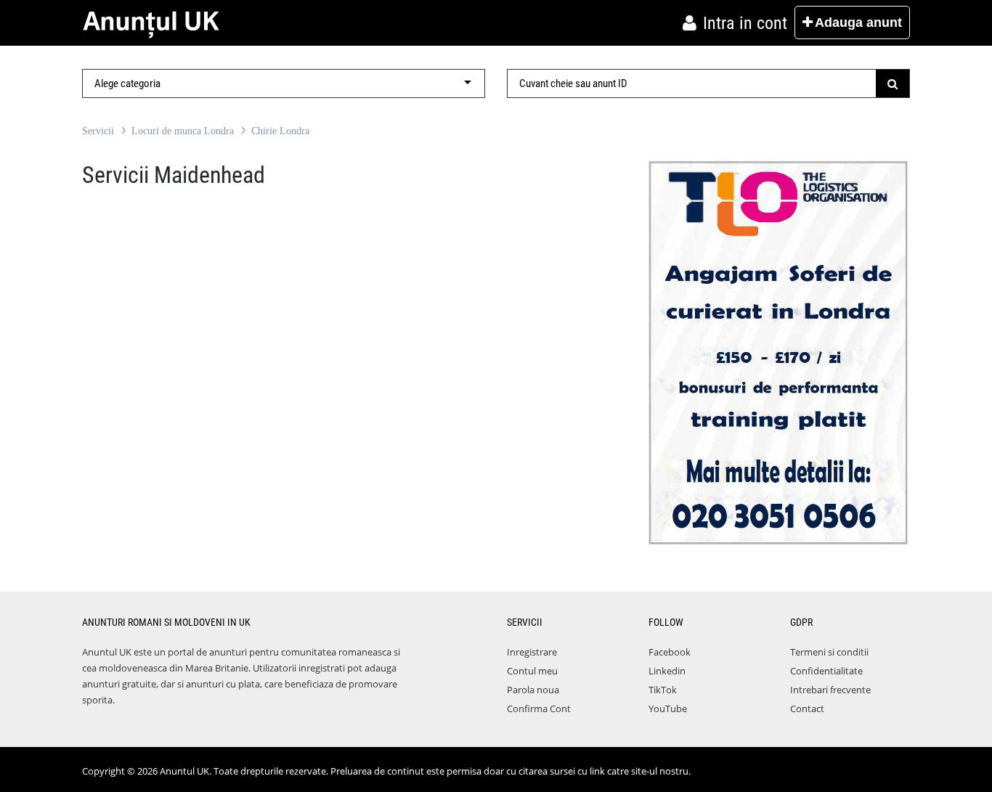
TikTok (663, 689)
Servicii (98, 131)
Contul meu (532, 670)
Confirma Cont (539, 708)
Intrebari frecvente (830, 689)
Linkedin (667, 670)
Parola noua (533, 689)
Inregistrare (532, 651)
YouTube (668, 708)
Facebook (670, 651)
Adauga (858, 22)
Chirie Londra (280, 131)
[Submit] (893, 83)
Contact (807, 708)
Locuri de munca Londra (182, 131)
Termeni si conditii (829, 651)
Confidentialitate (826, 670)
